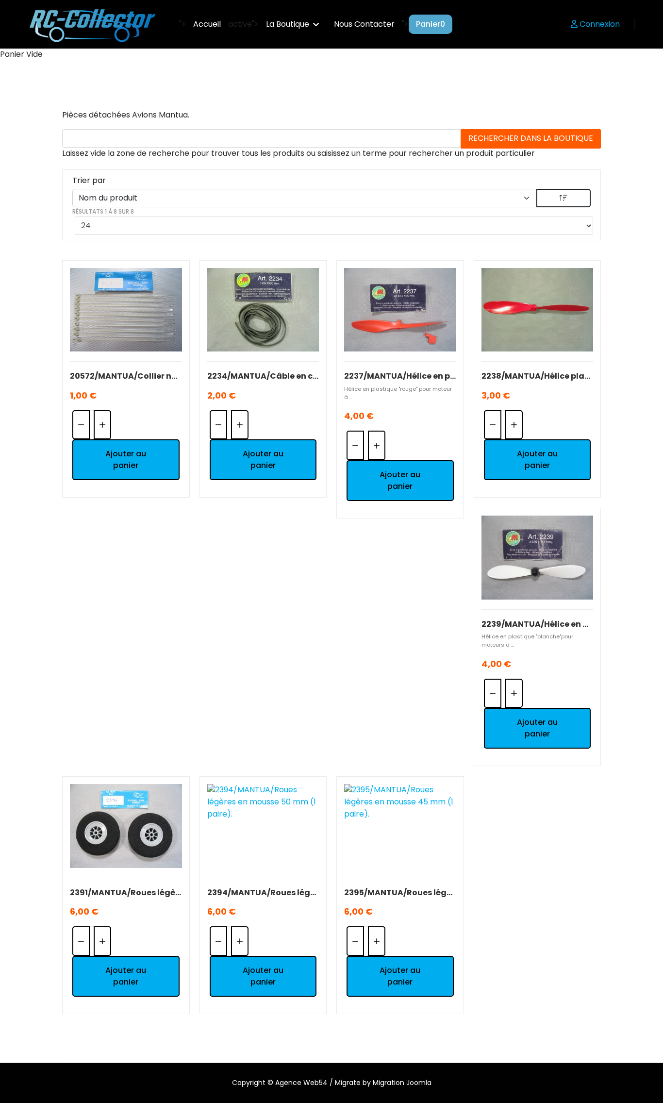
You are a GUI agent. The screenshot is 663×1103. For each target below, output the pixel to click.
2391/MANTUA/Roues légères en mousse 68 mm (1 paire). (126, 892)
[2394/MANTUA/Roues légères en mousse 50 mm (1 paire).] (263, 826)
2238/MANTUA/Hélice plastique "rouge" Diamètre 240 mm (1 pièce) (537, 376)
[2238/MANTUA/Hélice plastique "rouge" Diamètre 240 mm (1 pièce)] (537, 310)
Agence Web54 (301, 1082)
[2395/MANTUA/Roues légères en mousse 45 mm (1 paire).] (400, 826)
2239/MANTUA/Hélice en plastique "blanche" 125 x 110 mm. (537, 624)
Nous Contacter (364, 24)
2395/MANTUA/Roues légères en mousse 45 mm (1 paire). (400, 892)
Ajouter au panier (125, 459)
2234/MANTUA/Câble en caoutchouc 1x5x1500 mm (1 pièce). (263, 376)
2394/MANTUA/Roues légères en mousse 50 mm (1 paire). (263, 892)
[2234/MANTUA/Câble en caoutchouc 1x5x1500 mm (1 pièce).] (263, 310)
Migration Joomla (402, 1082)
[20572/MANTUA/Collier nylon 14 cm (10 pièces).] (126, 310)
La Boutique (287, 24)
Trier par (89, 180)
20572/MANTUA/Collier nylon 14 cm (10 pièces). (126, 376)
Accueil (207, 24)
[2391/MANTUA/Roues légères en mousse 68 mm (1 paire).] (126, 826)
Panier (430, 24)
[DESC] (563, 198)
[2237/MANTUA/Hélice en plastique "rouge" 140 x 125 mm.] (400, 310)
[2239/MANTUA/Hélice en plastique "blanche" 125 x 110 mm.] (537, 558)
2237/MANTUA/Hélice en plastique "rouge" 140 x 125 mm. (400, 376)
